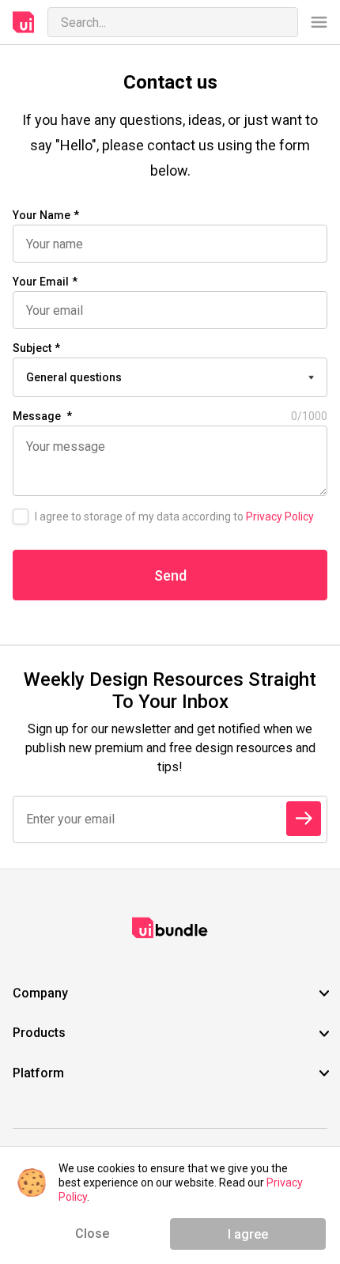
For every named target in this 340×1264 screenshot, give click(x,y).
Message (170, 416)
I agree (248, 1234)
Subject (32, 348)
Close (92, 1233)
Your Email (41, 281)
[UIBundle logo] (24, 22)
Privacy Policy (280, 516)
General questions (74, 377)
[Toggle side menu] (319, 22)
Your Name (41, 215)
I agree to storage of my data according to (174, 516)
